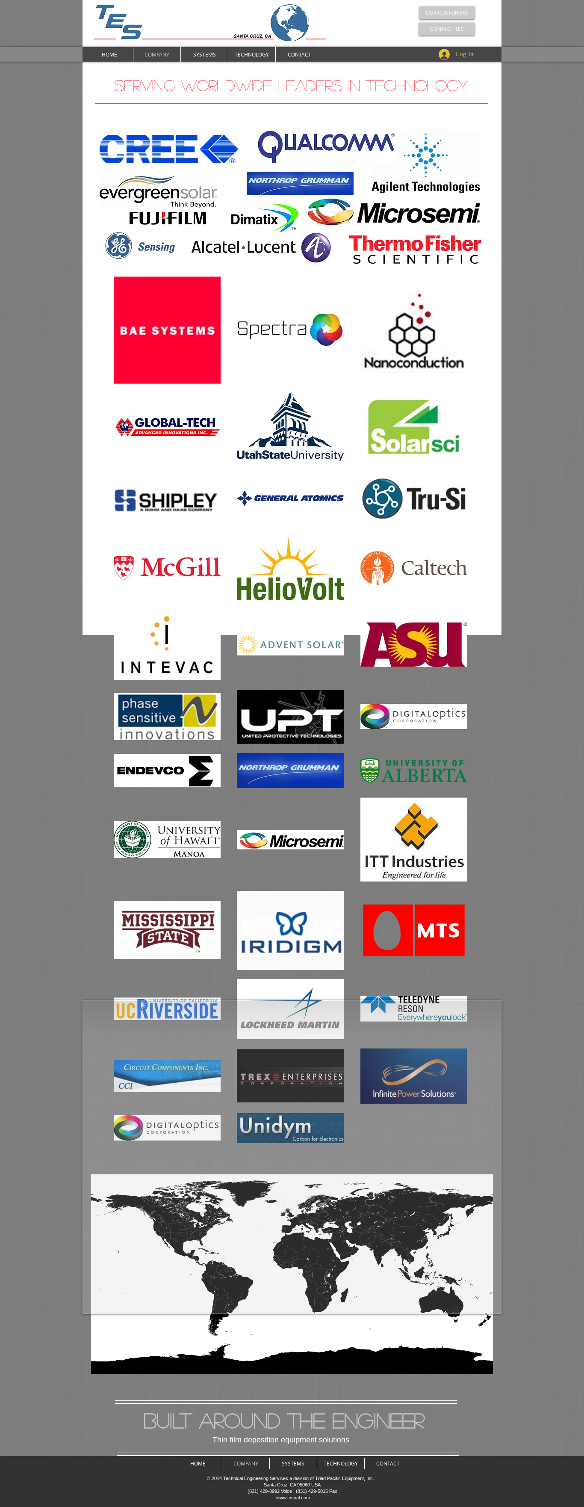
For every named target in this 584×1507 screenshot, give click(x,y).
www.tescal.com (293, 1497)
